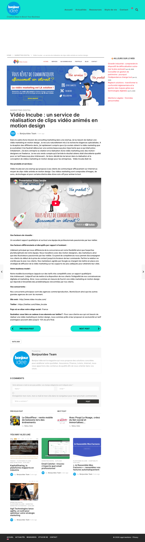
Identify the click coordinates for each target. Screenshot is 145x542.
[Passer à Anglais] (132, 8)
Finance (13, 461)
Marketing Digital (20, 110)
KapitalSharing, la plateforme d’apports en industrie (22, 467)
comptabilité (93, 461)
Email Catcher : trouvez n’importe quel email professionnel (53, 466)
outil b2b (16, 342)
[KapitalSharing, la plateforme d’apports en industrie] (24, 448)
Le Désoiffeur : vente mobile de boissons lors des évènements (37, 420)
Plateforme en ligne (24, 461)
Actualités (81, 10)
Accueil (69, 10)
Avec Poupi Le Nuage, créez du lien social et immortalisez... (84, 420)
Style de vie (111, 10)
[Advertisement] (72, 36)
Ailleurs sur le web (124, 58)
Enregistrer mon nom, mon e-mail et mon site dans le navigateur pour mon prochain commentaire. (54, 396)
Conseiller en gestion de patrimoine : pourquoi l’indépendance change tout (120, 74)
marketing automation (18, 505)
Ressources (95, 10)
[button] (136, 9)
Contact (124, 10)
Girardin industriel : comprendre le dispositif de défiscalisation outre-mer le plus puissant (123, 66)
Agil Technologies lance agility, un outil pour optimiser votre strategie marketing (22, 511)
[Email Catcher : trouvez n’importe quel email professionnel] (56, 448)
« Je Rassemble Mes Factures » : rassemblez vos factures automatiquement (86, 467)
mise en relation (16, 462)
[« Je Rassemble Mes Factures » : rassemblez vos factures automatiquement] (87, 448)
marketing (29, 504)
